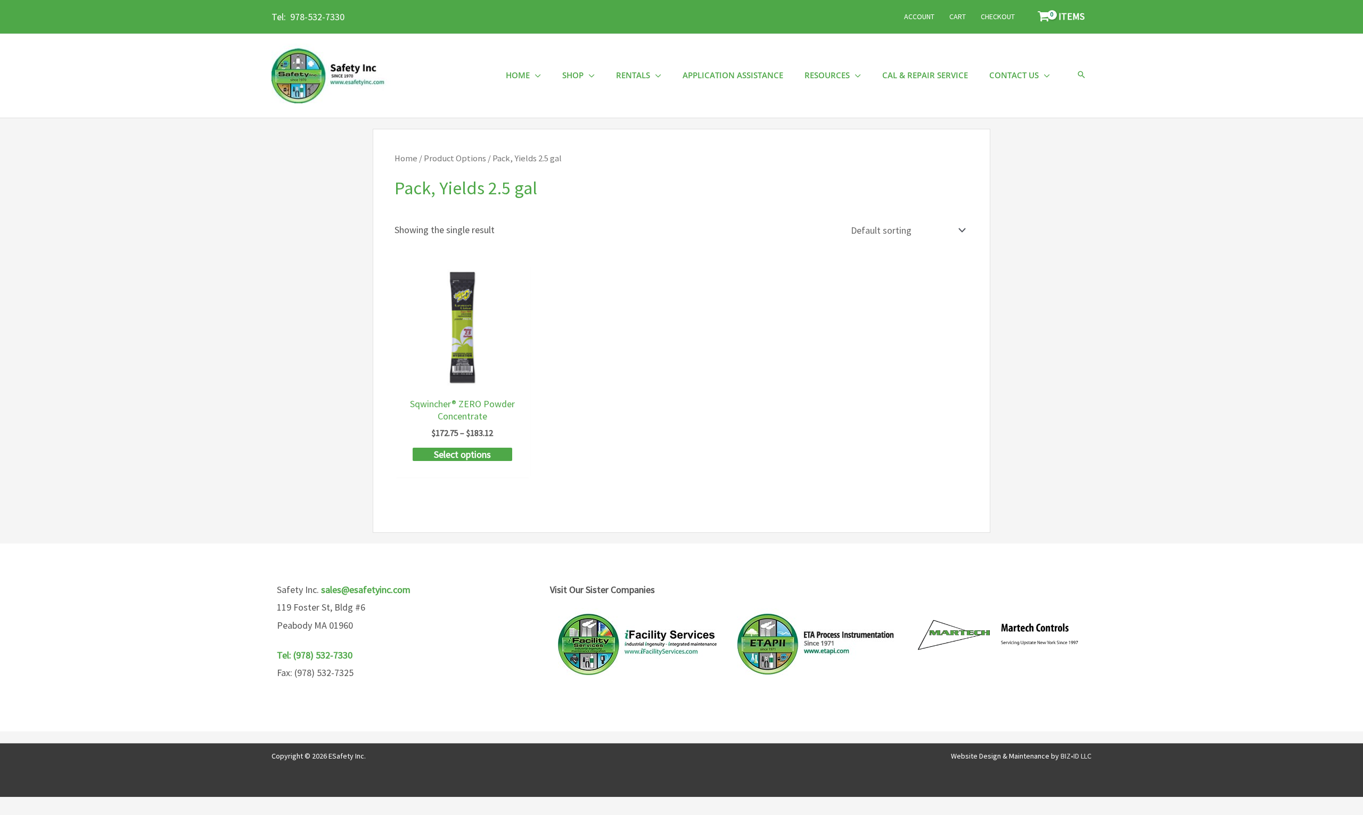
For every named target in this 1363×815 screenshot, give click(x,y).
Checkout (998, 16)
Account (919, 16)
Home (406, 158)
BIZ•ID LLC (1076, 756)
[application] (535, 75)
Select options (462, 454)
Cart (957, 16)
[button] (1081, 75)
